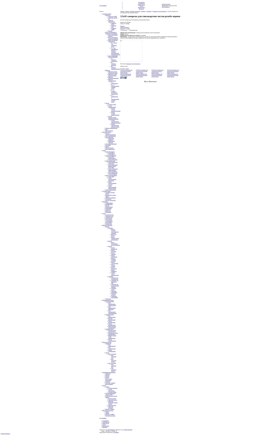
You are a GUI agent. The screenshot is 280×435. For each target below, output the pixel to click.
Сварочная (108, 209)
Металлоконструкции (107, 410)
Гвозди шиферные (114, 270)
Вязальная (107, 211)
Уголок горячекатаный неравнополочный (115, 122)
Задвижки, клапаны (110, 383)
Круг (106, 129)
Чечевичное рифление (111, 139)
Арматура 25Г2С (113, 23)
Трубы (104, 150)
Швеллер (107, 70)
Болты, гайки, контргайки (108, 379)
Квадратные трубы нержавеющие (113, 333)
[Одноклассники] (122, 78)
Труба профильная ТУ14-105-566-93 (112, 173)
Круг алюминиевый (112, 345)
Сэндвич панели (106, 191)
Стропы (107, 387)
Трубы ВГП (111, 176)
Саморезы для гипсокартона (114, 278)
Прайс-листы (141, 5)
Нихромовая (108, 208)
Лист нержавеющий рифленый (112, 308)
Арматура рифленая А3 (111, 21)
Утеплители (108, 199)
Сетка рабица (108, 218)
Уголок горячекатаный (112, 106)
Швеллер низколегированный (113, 77)
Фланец (107, 377)
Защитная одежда (112, 400)
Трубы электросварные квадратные (112, 179)
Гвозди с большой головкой (113, 259)
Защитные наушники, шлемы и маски (112, 403)
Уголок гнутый (112, 104)
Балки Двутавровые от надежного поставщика (111, 33)
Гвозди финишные (114, 268)
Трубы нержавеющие (110, 190)
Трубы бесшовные (109, 151)
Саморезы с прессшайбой (114, 297)
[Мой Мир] (124, 78)
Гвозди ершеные (113, 253)
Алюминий (108, 343)
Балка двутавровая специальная (112, 41)
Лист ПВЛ (108, 145)
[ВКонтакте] (121, 78)
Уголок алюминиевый (112, 350)
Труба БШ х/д (111, 154)
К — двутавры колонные (113, 64)
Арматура (107, 15)
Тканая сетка (108, 224)
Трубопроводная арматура (109, 372)
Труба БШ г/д (111, 153)
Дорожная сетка (109, 216)
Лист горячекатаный (110, 136)
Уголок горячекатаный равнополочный (115, 125)
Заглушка (107, 381)
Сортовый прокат (106, 14)
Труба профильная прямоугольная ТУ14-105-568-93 (112, 170)
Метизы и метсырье (107, 225)
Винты (110, 241)
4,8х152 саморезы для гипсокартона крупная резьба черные (172, 75)
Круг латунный (112, 354)
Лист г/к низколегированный (110, 134)
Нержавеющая (109, 207)
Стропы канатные (112, 388)
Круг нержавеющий (112, 316)
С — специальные (114, 83)
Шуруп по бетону (113, 235)
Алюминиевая (109, 203)
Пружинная (108, 212)
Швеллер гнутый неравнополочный (112, 72)
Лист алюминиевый (112, 348)
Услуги (141, 6)
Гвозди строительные (114, 262)
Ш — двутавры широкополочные (115, 68)
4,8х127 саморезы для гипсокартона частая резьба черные (157, 75)
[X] (125, 78)
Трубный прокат (109, 329)
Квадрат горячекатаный (111, 128)
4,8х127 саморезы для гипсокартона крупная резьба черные (141, 75)
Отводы (107, 376)
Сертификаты (141, 3)
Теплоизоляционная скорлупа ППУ (110, 394)
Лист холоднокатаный (110, 144)
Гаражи (107, 413)
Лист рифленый (109, 137)
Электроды (108, 299)
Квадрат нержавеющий (112, 319)
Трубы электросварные (111, 175)
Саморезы (110, 276)
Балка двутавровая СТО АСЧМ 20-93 (112, 56)
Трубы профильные (110, 161)
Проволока (105, 201)
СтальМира (116, 432)
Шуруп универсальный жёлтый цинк (115, 238)
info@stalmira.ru (166, 7)
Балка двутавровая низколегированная (113, 38)
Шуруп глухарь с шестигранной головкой (114, 231)
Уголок (107, 103)
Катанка (110, 31)
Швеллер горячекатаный (112, 80)
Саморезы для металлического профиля (115, 286)
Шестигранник (109, 130)
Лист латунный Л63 (113, 366)
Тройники (107, 373)
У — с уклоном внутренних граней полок (114, 92)
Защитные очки (112, 405)
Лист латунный (112, 363)
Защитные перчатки (110, 407)
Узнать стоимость (124, 27)
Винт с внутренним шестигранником (115, 244)
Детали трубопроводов (112, 340)
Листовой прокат (106, 132)
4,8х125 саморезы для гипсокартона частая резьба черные (125, 75)
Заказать (122, 26)
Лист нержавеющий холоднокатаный (112, 312)
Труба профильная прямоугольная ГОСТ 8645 (112, 166)
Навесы (107, 411)
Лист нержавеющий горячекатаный (112, 304)
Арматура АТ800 (112, 16)
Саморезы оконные (113, 294)
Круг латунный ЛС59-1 (113, 361)
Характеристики (133, 30)
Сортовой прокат (109, 314)
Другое (104, 385)
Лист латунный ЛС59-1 (113, 370)
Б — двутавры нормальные (114, 60)
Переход (107, 375)
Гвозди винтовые (113, 251)
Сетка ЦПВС (108, 222)
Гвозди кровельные (114, 256)
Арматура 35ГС (113, 26)
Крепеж (107, 226)
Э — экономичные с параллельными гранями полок (115, 99)
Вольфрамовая (109, 204)
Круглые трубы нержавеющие (112, 331)
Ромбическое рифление (111, 142)
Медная (107, 205)
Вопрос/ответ (141, 7)
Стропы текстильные (111, 390)
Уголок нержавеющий (112, 324)
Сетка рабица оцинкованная (108, 220)
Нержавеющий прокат (108, 300)
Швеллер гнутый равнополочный (112, 75)
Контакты (141, 9)
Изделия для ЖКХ (109, 414)
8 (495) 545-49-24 (166, 4)
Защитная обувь (112, 398)
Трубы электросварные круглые (112, 183)
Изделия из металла (110, 415)
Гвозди (110, 246)
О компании (141, 2)
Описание (124, 30)
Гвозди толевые (113, 265)
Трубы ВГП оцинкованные (112, 157)
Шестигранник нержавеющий (112, 327)
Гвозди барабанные (114, 248)
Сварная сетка (108, 217)
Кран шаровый (109, 384)
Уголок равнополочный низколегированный (113, 118)
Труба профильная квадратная (112, 163)
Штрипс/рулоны (109, 147)
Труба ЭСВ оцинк (112, 159)
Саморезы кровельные (114, 291)
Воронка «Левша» (109, 409)
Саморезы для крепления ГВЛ (114, 282)
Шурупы (110, 228)
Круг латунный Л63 (113, 357)
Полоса (107, 146)
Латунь (107, 352)
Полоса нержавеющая (111, 322)
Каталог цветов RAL (110, 200)
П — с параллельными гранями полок (115, 86)
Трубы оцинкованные (110, 155)
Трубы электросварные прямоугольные (112, 187)
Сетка (103, 213)
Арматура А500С (113, 29)
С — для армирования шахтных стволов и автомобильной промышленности (115, 51)
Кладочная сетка (109, 214)
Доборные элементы (110, 197)
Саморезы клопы (113, 289)
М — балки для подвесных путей (114, 44)
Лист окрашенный (110, 149)
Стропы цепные (112, 392)
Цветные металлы (106, 342)
